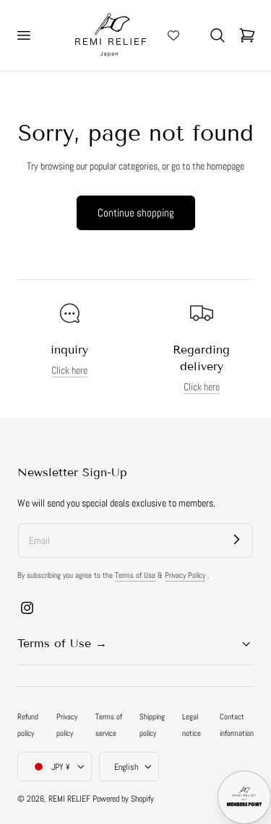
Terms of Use (135, 575)
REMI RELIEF (69, 799)
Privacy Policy (185, 575)
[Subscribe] (236, 539)
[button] (23, 35)
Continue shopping (136, 212)
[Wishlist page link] (173, 35)
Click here (69, 370)
